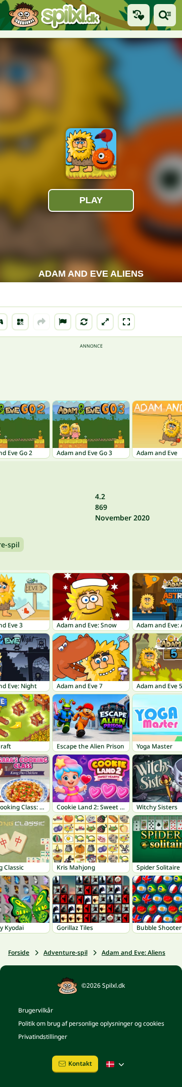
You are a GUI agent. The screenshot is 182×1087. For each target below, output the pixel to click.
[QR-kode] (20, 321)
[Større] (105, 321)
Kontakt (80, 1063)
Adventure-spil (65, 952)
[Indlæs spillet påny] (84, 321)
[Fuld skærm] (126, 321)
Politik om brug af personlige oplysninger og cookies (91, 1023)
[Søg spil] (165, 15)
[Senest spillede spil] (138, 15)
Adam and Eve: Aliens (133, 952)
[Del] (41, 321)
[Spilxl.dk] (54, 15)
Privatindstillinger (42, 1036)
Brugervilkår (35, 1010)
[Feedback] (62, 321)
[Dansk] (116, 1064)
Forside (18, 952)
